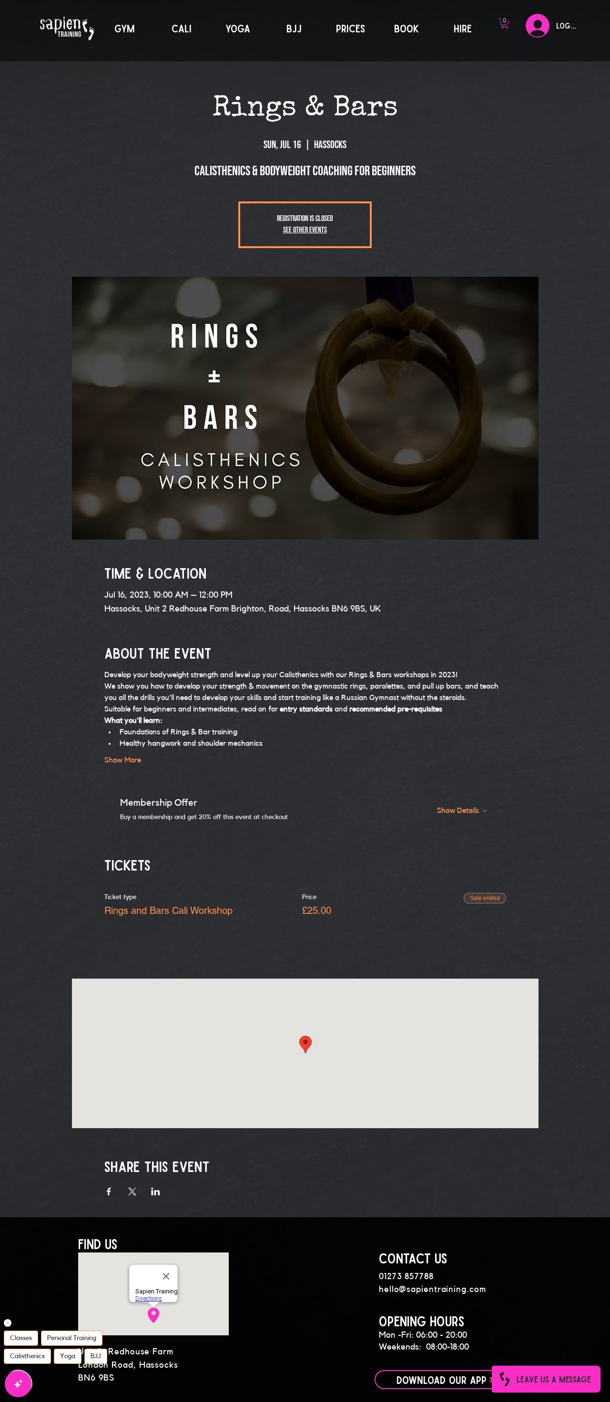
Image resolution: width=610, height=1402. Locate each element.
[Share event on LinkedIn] (155, 1191)
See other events (305, 230)
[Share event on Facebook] (108, 1191)
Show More (122, 760)
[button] (504, 23)
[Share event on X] (132, 1191)
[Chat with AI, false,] (18, 1384)
